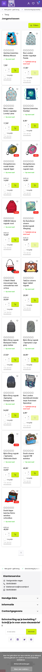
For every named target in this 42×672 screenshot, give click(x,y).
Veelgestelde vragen (14, 581)
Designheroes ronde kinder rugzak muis (29, 166)
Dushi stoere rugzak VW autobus (28, 456)
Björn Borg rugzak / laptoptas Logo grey (30, 342)
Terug (7, 15)
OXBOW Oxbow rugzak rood (9, 222)
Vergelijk (10, 75)
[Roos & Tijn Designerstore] (11, 3)
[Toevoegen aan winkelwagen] (15, 70)
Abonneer (31, 631)
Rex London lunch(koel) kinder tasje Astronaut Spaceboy (30, 399)
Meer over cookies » (21, 669)
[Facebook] (11, 639)
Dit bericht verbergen (21, 664)
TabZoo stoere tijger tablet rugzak (29, 283)
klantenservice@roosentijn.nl (17, 587)
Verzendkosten (7, 80)
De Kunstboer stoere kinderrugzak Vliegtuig (29, 225)
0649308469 (11, 584)
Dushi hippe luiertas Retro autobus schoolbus (9, 514)
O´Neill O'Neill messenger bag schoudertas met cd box (10, 284)
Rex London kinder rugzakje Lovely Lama (10, 111)
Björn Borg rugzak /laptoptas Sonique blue (11, 398)
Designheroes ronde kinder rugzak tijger (9, 166)
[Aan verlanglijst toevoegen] (17, 33)
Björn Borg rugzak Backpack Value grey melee (11, 342)
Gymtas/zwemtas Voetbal (30, 109)
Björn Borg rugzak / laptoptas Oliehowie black (11, 456)
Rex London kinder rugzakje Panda (29, 55)
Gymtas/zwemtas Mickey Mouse (10, 54)
